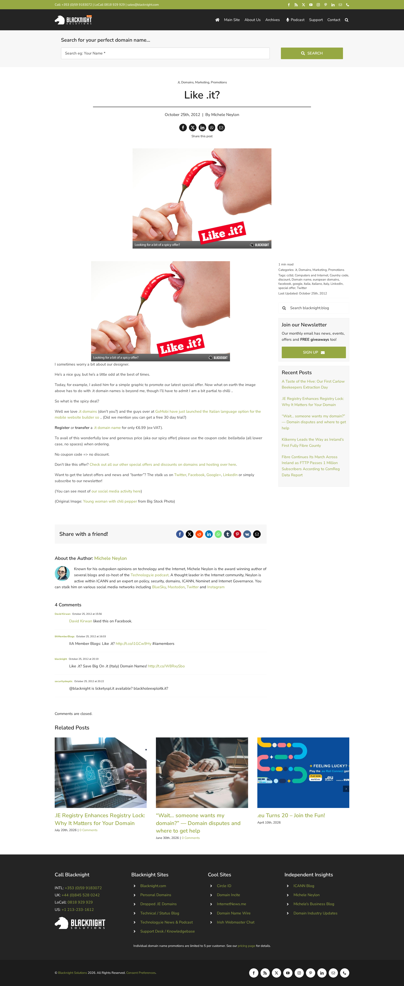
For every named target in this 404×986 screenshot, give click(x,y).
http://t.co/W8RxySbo (166, 666)
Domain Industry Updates (316, 913)
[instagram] (318, 4)
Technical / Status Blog (159, 913)
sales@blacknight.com (143, 5)
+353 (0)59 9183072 (77, 5)
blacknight (61, 659)
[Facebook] (183, 127)
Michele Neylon (225, 114)
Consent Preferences (140, 973)
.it (178, 82)
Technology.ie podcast (150, 574)
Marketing (202, 82)
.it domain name (107, 427)
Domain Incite (228, 894)
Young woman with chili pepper (110, 501)
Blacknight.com (153, 885)
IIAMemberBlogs (64, 636)
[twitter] (303, 4)
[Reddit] (199, 534)
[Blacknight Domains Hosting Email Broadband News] (73, 17)
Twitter (180, 474)
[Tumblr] (228, 534)
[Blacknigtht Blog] (217, 20)
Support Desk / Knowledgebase (167, 931)
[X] (193, 127)
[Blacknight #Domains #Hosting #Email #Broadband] (80, 918)
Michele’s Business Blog (314, 903)
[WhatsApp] (211, 127)
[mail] (340, 4)
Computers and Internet (311, 275)
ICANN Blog (304, 885)
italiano (317, 284)
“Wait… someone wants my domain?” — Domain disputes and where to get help (314, 422)
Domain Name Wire (234, 913)
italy (326, 284)
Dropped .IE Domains (158, 903)
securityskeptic (64, 681)
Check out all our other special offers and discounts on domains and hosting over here (163, 464)
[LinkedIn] (202, 127)
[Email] (221, 127)
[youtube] (310, 4)
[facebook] (288, 4)
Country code (339, 275)
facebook (284, 284)
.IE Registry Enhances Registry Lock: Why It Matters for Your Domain (100, 772)
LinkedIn (230, 474)
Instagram (216, 586)
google (297, 284)
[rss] (296, 4)
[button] (346, 20)
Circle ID (224, 885)
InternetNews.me (231, 903)
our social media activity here (116, 491)
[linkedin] (333, 4)
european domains (326, 279)
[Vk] (247, 534)
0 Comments (88, 830)
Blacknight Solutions (72, 973)
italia (307, 284)
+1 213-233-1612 (78, 909)
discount (284, 279)
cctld (290, 275)
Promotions (219, 82)
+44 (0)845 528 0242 (81, 895)
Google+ (213, 474)
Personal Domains (155, 894)
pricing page (246, 946)
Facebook (196, 474)
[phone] (347, 4)
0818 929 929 (114, 5)
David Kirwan (62, 614)
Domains (187, 82)
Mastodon (176, 586)
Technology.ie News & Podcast (166, 922)
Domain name (301, 279)
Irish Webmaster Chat (235, 922)
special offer (286, 288)
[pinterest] (325, 4)
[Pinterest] (237, 534)
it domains (88, 411)
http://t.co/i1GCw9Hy (133, 643)
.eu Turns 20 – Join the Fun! (303, 772)
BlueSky (159, 586)
